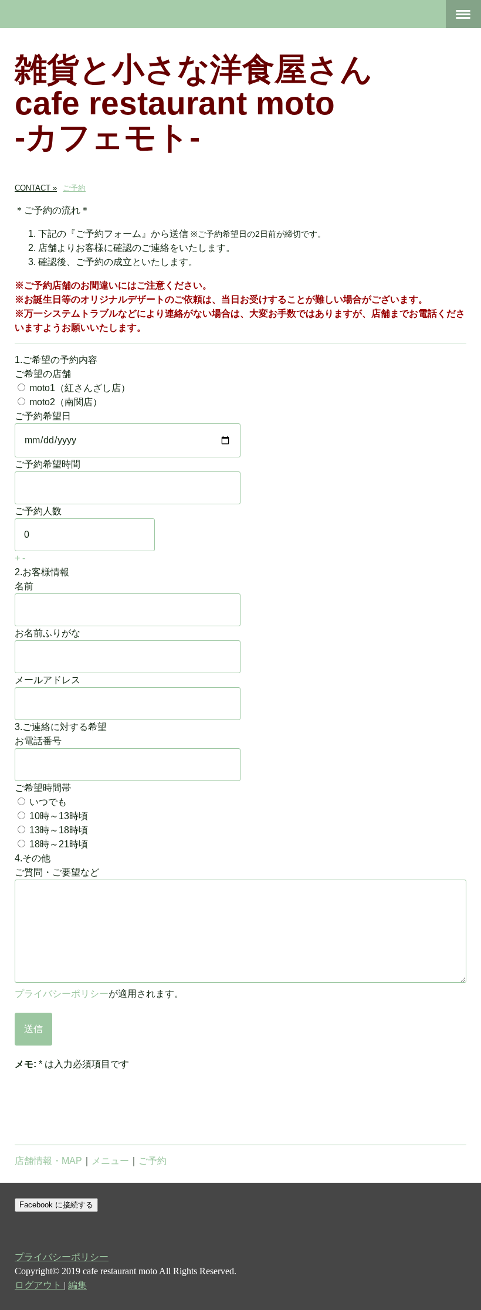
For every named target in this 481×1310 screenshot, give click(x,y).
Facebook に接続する (56, 1204)
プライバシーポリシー (62, 994)
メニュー (110, 1161)
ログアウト (39, 1285)
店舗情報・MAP (48, 1161)
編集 (77, 1285)
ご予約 (152, 1161)
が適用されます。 (99, 994)
